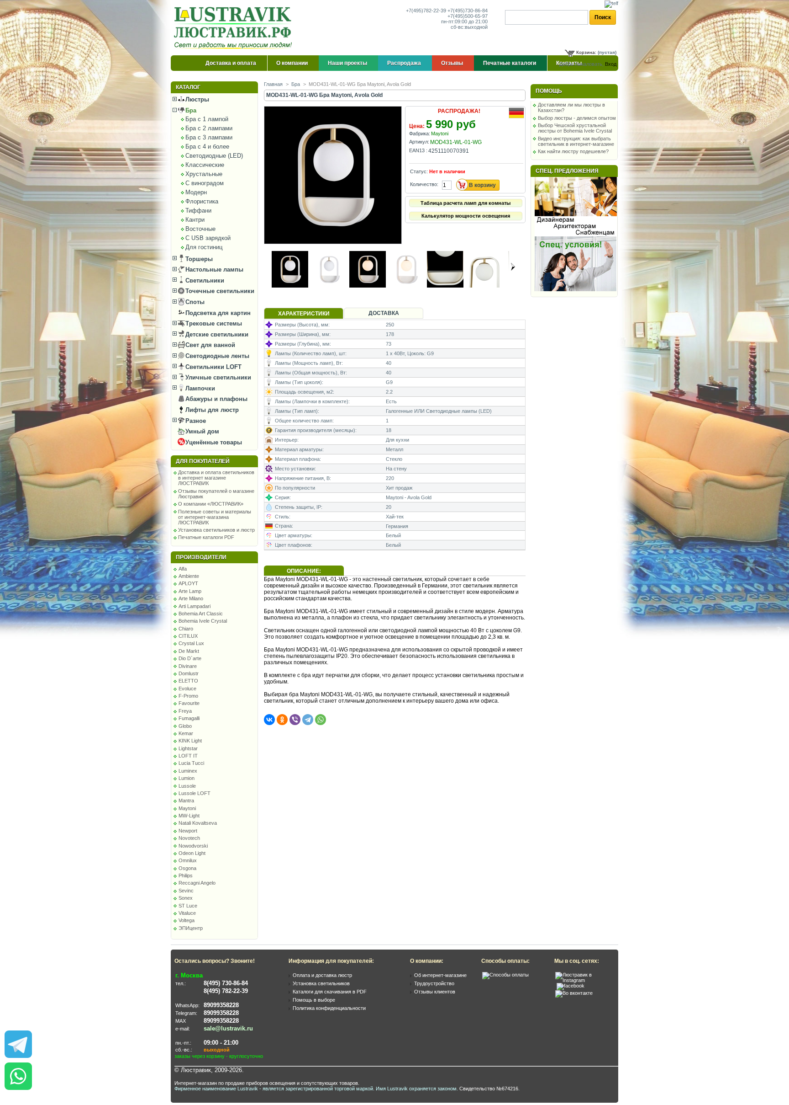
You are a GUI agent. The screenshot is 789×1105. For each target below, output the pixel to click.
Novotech (189, 838)
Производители (201, 557)
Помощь (549, 91)
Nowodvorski (193, 846)
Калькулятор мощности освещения (465, 216)
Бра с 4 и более (207, 146)
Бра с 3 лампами (208, 137)
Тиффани (198, 210)
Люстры (196, 99)
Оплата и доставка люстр (322, 975)
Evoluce (187, 688)
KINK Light (190, 740)
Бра (190, 110)
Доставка (383, 313)
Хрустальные (203, 174)
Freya (185, 711)
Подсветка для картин (217, 313)
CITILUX (188, 636)
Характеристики (304, 313)
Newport (188, 830)
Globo (185, 726)
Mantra (186, 800)
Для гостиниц (203, 247)
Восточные (200, 228)
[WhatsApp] (320, 719)
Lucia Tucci (191, 763)
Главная (273, 84)
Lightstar (188, 748)
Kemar (186, 733)
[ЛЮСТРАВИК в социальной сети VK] (574, 993)
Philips (186, 875)
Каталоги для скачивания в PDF (330, 991)
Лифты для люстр (211, 409)
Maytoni (187, 808)
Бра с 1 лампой (206, 119)
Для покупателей (203, 461)
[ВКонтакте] (269, 719)
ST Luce (188, 905)
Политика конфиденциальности (329, 1008)
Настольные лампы (213, 269)
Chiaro (186, 628)
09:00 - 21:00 (221, 1042)
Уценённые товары (213, 442)
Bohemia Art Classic (201, 613)
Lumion (187, 778)
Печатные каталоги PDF (206, 537)
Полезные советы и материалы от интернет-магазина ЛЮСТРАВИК (214, 517)
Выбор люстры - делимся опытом (577, 118)
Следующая (513, 266)
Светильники (204, 280)
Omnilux (188, 860)
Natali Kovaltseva (198, 823)
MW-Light (189, 815)
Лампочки (199, 388)
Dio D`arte (190, 658)
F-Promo (188, 696)
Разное (195, 420)
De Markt (189, 651)
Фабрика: (419, 133)
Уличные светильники (217, 377)
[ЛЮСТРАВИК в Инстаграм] (584, 980)
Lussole (187, 786)
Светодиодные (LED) (214, 155)
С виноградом (204, 183)
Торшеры (198, 259)
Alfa (183, 568)
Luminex (188, 771)
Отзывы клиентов (434, 991)
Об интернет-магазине (440, 975)
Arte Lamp (190, 591)
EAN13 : (418, 150)
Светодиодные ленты (216, 355)
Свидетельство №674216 (488, 1088)
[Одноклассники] (282, 719)
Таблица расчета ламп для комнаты (465, 203)
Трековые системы (213, 323)
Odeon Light (192, 853)
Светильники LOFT (213, 366)
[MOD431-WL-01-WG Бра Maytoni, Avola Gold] (333, 242)
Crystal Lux (191, 643)
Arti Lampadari (194, 606)
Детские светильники (216, 334)
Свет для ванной (209, 345)
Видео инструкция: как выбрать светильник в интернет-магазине (576, 141)
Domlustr (189, 673)
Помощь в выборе (314, 1000)
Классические (204, 164)
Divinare (188, 666)
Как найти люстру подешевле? (573, 151)
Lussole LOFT (194, 793)
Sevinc (186, 890)
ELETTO (188, 680)
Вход (610, 64)
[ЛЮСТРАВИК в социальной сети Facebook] (570, 985)
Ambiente (189, 576)
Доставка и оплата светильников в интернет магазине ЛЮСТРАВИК (216, 478)
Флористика (201, 201)
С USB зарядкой (208, 238)
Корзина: (586, 52)
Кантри (195, 219)
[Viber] (294, 719)
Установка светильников (321, 983)
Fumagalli (189, 718)
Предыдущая (268, 266)
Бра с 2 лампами (208, 128)
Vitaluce (187, 913)
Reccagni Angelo (197, 883)
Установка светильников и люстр (216, 530)
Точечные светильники (219, 291)
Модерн (196, 192)
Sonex (186, 898)
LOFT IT (188, 755)
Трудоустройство (434, 983)
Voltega (187, 920)
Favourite (189, 703)
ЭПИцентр (191, 928)
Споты (194, 302)
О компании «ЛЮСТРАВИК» (210, 504)
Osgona (187, 868)
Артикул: (419, 141)
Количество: (424, 184)
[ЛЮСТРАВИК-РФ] (235, 27)
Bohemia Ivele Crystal (203, 621)
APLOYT (188, 583)
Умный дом (201, 431)
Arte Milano (191, 598)
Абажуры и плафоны (215, 398)
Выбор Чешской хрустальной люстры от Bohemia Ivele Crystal (575, 128)
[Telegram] (307, 719)
